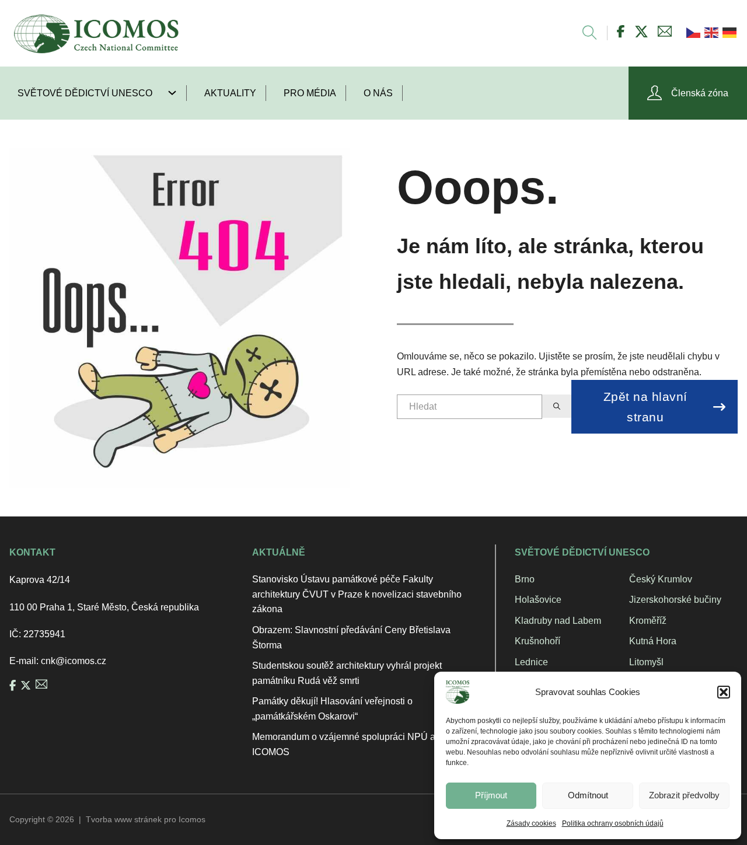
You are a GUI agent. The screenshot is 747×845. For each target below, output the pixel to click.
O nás (378, 93)
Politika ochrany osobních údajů (613, 823)
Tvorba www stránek (124, 819)
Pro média (310, 93)
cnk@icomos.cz (73, 661)
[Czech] (692, 32)
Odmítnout (588, 795)
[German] (729, 32)
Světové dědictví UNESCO (85, 93)
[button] (723, 692)
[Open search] (584, 33)
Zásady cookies (531, 823)
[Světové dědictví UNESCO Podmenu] (176, 92)
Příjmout (491, 795)
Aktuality (230, 93)
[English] (710, 32)
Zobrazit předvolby (684, 795)
